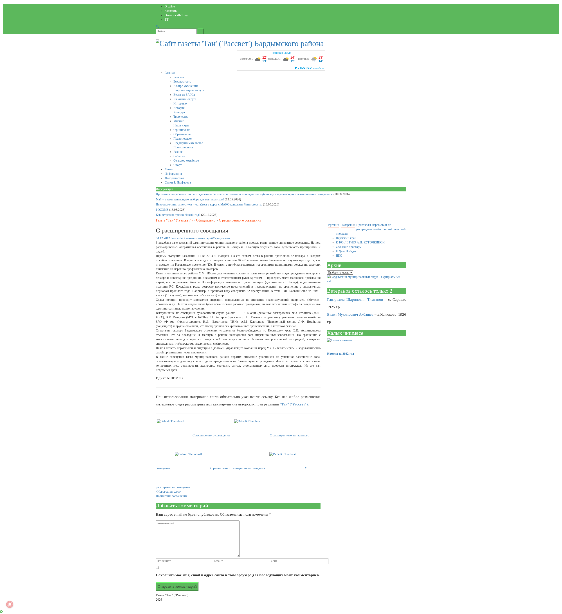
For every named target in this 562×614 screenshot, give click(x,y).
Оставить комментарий (197, 238)
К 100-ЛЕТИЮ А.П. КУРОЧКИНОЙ (360, 242)
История (178, 108)
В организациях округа (188, 90)
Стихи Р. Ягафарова (178, 182)
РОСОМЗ (162, 209)
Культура (179, 112)
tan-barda (176, 238)
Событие (179, 156)
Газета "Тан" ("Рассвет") (174, 220)
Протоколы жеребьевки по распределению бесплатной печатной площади (371, 229)
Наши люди (181, 125)
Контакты (171, 11)
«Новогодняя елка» (168, 491)
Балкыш (178, 77)
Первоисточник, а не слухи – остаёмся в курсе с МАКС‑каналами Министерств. (209, 204)
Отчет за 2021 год (176, 15)
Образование (182, 134)
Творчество (180, 116)
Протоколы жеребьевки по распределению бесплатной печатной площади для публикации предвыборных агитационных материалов (244, 194)
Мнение (178, 121)
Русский (333, 225)
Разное (177, 151)
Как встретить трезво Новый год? (178, 214)
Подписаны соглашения (171, 496)
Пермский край (346, 238)
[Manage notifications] (9, 604)
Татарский (348, 225)
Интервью (180, 103)
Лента (169, 169)
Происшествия (183, 147)
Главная (170, 72)
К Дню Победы (346, 251)
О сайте (170, 6)
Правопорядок (182, 138)
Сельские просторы (348, 246)
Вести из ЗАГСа (184, 94)
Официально (181, 129)
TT (167, 19)
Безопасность (182, 81)
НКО (339, 255)
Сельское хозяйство (186, 160)
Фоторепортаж (174, 178)
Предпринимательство (188, 143)
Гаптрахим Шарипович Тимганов (355, 299)
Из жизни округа (184, 99)
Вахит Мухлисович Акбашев (350, 314)
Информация (173, 173)
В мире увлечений (185, 86)
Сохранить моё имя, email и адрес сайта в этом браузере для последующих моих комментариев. (238, 575)
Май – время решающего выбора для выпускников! (190, 199)
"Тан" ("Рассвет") (294, 404)
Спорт (177, 165)
